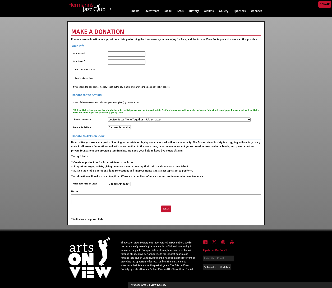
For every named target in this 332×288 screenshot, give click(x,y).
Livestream (151, 11)
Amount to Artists (82, 127)
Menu (168, 11)
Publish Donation (84, 78)
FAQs (180, 11)
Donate (325, 4)
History (194, 11)
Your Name (79, 53)
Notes (75, 191)
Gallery (223, 11)
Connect (256, 11)
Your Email (79, 61)
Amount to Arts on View (85, 183)
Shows (135, 11)
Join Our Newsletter (85, 69)
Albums (209, 11)
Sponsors (240, 11)
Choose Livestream (82, 119)
